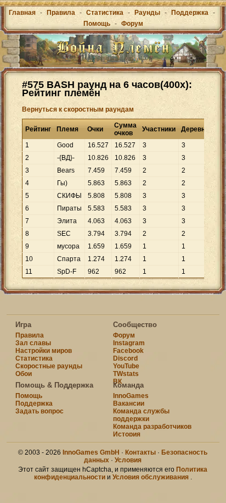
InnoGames (131, 396)
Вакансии (128, 403)
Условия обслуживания (150, 477)
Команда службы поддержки (141, 415)
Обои (23, 374)
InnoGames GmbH (91, 452)
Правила (61, 12)
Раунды (147, 12)
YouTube (126, 366)
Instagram (129, 343)
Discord (125, 358)
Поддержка (189, 12)
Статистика (104, 12)
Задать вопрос (39, 411)
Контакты (140, 452)
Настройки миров (43, 351)
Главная (22, 12)
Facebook (128, 351)
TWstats (126, 374)
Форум (132, 23)
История (126, 434)
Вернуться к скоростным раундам (78, 109)
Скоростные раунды (48, 366)
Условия (128, 460)
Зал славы (33, 343)
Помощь (96, 23)
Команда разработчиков (152, 426)
